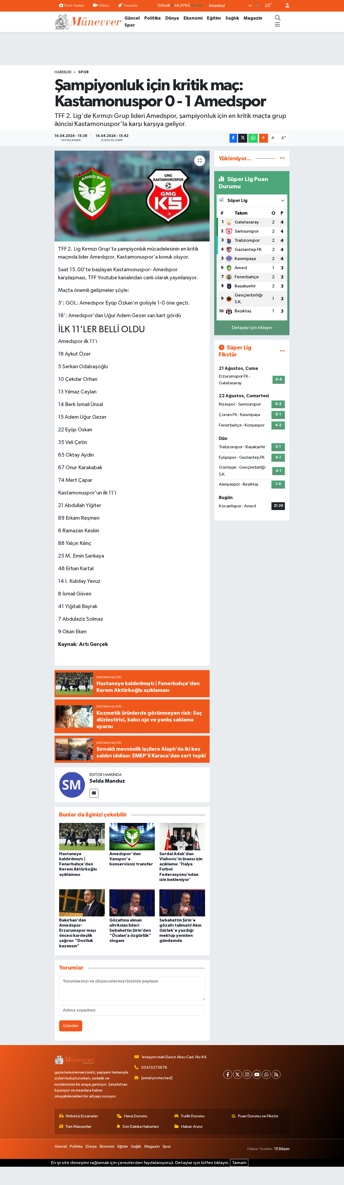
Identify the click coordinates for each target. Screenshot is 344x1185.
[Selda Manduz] (72, 784)
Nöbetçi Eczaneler (82, 1116)
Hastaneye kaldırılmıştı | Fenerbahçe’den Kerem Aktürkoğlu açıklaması (78, 864)
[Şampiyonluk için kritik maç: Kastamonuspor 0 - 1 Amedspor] (132, 196)
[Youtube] (256, 1074)
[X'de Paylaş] (242, 138)
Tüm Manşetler (78, 1127)
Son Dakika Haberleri (141, 1127)
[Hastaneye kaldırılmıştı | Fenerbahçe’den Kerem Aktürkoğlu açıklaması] (82, 836)
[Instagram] (247, 1074)
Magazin (252, 18)
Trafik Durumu (193, 1116)
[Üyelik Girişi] (285, 6)
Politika (152, 18)
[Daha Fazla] (263, 138)
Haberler (63, 72)
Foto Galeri (74, 5)
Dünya (172, 18)
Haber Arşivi (191, 1127)
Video (104, 5)
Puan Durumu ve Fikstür (258, 1116)
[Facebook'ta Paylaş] (233, 138)
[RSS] (276, 1074)
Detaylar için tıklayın (252, 328)
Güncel (132, 18)
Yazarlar (131, 5)
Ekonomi (193, 18)
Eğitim (214, 18)
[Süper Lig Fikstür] (282, 351)
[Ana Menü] (277, 25)
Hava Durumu (135, 1116)
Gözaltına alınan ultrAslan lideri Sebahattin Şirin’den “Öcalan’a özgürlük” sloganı (130, 930)
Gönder (71, 1026)
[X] (237, 1074)
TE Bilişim (281, 1149)
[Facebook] (227, 1074)
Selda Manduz (107, 781)
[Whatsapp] (266, 1074)
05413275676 (154, 1067)
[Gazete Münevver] (88, 21)
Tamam (239, 1163)
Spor (129, 25)
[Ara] (278, 18)
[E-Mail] (93, 793)
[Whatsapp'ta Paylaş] (253, 138)
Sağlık (232, 18)
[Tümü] (282, 158)
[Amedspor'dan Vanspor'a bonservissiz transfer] (132, 836)
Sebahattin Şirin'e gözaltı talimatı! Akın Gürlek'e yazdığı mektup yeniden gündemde (180, 930)
